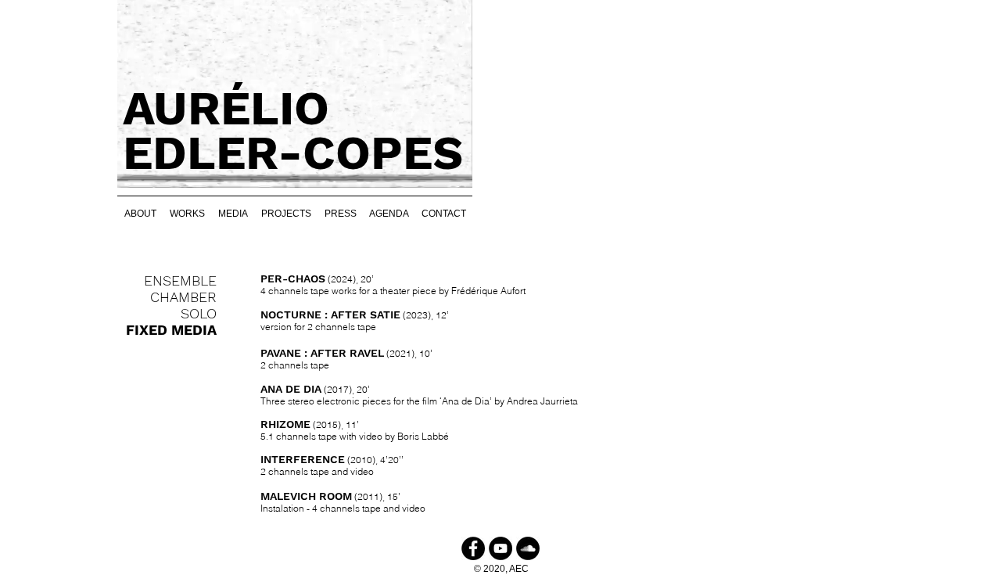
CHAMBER (183, 297)
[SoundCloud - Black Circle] (528, 548)
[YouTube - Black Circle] (500, 548)
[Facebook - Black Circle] (473, 548)
